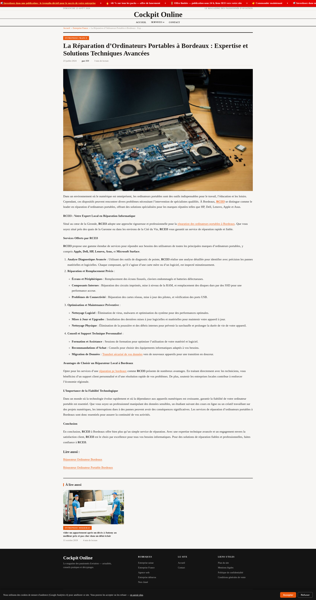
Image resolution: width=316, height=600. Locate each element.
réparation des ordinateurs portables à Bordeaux (206, 223)
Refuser (305, 595)
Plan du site (223, 563)
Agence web (143, 572)
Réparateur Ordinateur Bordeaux (82, 459)
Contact (174, 22)
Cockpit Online (158, 14)
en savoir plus (136, 595)
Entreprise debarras (147, 577)
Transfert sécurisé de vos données (122, 354)
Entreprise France (80, 28)
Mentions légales (225, 567)
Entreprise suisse (146, 563)
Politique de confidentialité (230, 572)
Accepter (288, 595)
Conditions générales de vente (232, 577)
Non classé (143, 582)
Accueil (141, 22)
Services (157, 22)
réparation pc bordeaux (113, 371)
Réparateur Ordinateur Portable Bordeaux (88, 467)
